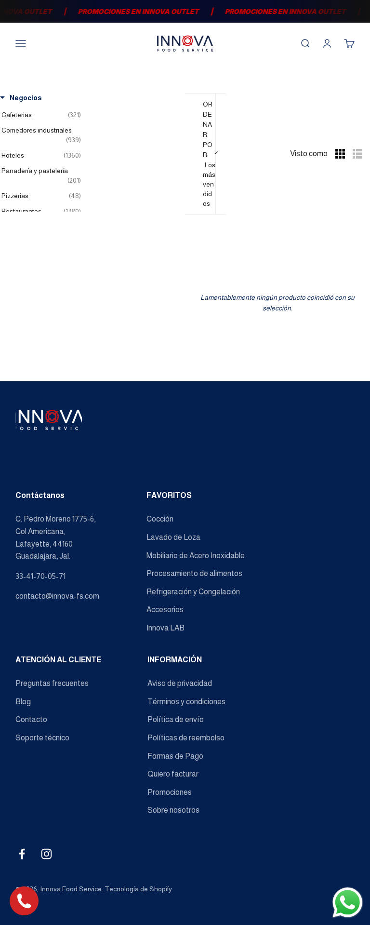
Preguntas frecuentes (52, 683)
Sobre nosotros (173, 810)
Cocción (159, 519)
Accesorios (165, 609)
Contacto (31, 719)
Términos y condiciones (186, 701)
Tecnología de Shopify (138, 889)
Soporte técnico (42, 738)
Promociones (169, 792)
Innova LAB (165, 628)
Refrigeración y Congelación (193, 592)
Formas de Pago (175, 756)
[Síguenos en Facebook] (21, 853)
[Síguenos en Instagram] (46, 853)
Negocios (25, 98)
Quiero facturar (172, 774)
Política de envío (175, 719)
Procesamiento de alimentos (194, 573)
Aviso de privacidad (179, 683)
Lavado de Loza (173, 537)
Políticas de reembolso (186, 738)
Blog (23, 701)
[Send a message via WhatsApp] (347, 902)
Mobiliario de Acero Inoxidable (195, 555)
